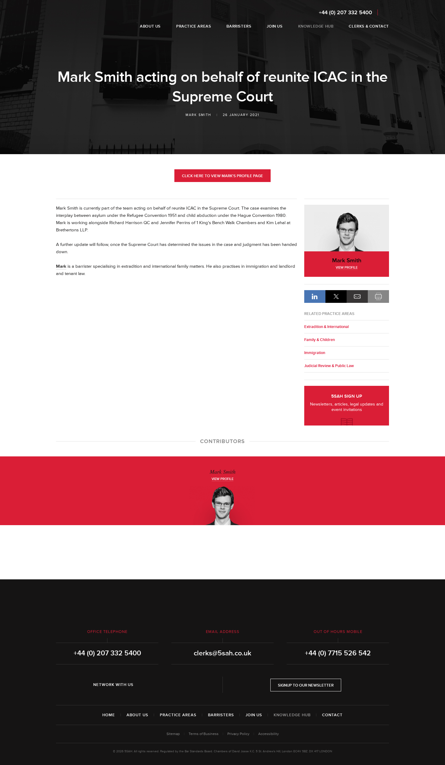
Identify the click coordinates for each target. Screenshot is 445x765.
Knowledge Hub (292, 715)
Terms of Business (204, 734)
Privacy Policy (238, 734)
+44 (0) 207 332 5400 (345, 12)
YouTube (179, 685)
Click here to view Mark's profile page (222, 176)
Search (385, 12)
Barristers (221, 715)
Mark (61, 266)
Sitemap (173, 734)
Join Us (254, 715)
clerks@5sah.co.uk (222, 653)
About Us (137, 715)
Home (108, 715)
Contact (332, 715)
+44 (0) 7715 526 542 (338, 653)
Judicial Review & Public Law (329, 365)
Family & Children (319, 339)
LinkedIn (314, 296)
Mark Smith (198, 115)
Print (378, 296)
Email (357, 296)
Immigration (314, 352)
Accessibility (268, 734)
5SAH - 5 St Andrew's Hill (75, 19)
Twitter (163, 685)
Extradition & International (326, 326)
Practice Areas (178, 715)
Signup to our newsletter (306, 685)
